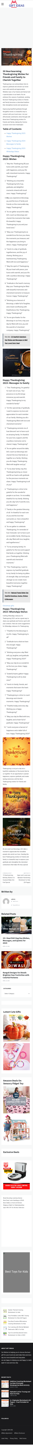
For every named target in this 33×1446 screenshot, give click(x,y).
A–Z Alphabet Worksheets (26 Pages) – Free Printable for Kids (20, 1402)
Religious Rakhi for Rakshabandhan (13, 1205)
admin (13, 899)
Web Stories (23, 1438)
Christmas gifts (8, 606)
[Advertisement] (16, 30)
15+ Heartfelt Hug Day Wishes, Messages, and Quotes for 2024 (16, 940)
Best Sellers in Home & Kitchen (12, 1203)
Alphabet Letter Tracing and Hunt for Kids (20, 1393)
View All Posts (16, 905)
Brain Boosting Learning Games (12, 1198)
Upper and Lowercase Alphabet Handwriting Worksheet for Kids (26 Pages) (23, 878)
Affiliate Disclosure (19, 1433)
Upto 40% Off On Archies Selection (13, 1207)
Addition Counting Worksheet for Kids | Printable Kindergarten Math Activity (20, 1383)
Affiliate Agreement (6, 1433)
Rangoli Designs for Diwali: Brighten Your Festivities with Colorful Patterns (16, 975)
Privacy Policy (14, 1438)
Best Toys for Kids (16, 1271)
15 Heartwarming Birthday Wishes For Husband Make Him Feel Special (9, 878)
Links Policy (4, 1438)
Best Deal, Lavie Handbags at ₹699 (13, 1200)
